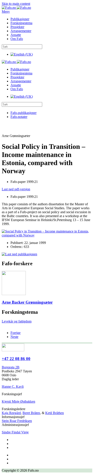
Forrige (15, 333)
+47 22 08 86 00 (16, 358)
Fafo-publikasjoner (23, 113)
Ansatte (15, 35)
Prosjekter (17, 27)
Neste (14, 337)
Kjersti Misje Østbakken (18, 401)
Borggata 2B (10, 367)
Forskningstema (21, 23)
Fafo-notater (18, 117)
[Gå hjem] (16, 7)
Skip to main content (16, 3)
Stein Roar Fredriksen (17, 421)
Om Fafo (16, 39)
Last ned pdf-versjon (16, 189)
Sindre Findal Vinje (15, 432)
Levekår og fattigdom (16, 321)
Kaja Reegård (11, 413)
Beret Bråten (31, 413)
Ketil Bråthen (54, 413)
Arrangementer (20, 31)
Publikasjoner (19, 19)
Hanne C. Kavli (13, 386)
